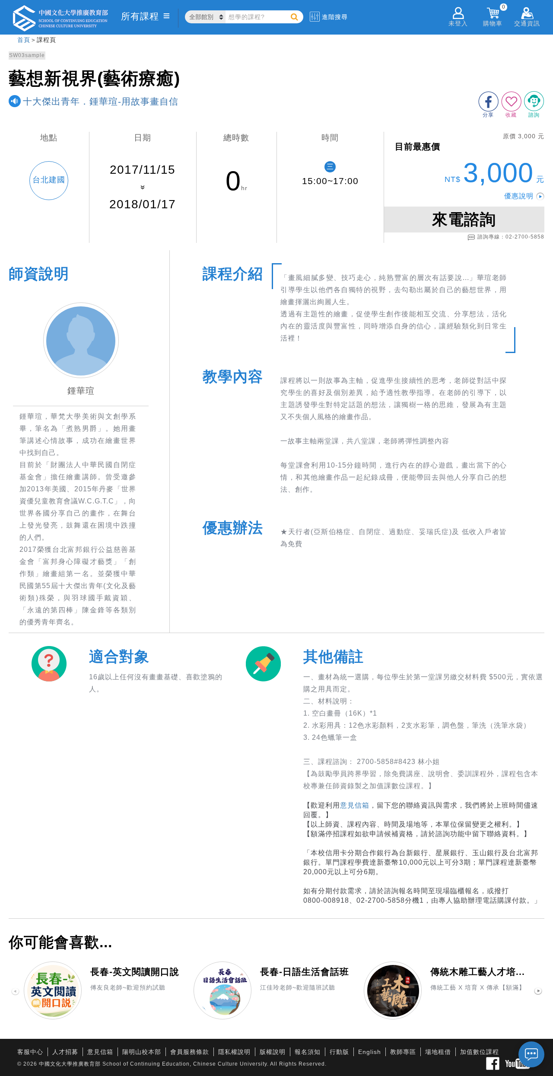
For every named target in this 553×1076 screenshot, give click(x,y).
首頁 (23, 39)
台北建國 (48, 179)
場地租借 (438, 1051)
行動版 (339, 1051)
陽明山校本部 (141, 1051)
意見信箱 (354, 805)
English (369, 1051)
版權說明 (273, 1051)
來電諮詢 (464, 219)
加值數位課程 (479, 1051)
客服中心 (30, 1051)
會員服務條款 (189, 1051)
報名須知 (308, 1051)
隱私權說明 (234, 1051)
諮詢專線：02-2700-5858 (510, 237)
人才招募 (65, 1051)
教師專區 (403, 1051)
